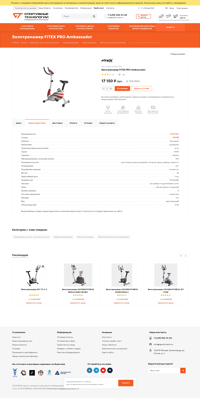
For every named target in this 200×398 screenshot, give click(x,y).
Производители (71, 8)
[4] (111, 75)
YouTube (103, 370)
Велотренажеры (85, 237)
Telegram (96, 370)
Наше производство (22, 341)
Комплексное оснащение (25, 8)
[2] (105, 75)
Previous (181, 256)
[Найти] (94, 16)
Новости (16, 337)
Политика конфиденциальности (63, 388)
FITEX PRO (174, 134)
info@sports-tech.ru (115, 18)
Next (185, 256)
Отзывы (16, 348)
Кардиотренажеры (63, 237)
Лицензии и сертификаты (24, 352)
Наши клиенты (19, 345)
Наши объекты (45, 8)
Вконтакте (89, 370)
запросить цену (33, 303)
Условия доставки (66, 341)
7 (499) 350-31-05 (117, 15)
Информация (86, 8)
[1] (103, 75)
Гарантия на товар (66, 345)
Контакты (110, 8)
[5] (113, 75)
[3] (108, 75)
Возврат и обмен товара (69, 348)
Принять (126, 383)
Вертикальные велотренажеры (113, 237)
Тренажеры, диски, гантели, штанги (31, 237)
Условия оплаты (65, 337)
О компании (58, 8)
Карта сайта (108, 352)
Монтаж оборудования (68, 352)
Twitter (110, 370)
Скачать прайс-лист (112, 341)
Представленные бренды (25, 356)
